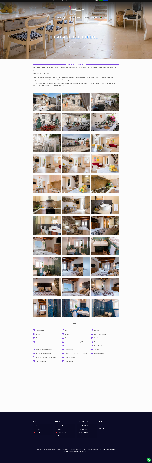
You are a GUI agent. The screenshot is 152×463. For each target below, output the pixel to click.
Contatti (38, 432)
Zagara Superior (62, 432)
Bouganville (60, 426)
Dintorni (38, 429)
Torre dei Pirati (83, 429)
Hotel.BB (85, 451)
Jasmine (81, 435)
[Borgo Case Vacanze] (76, 8)
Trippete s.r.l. (79, 451)
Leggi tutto (106, 0)
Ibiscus (59, 429)
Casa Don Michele (83, 426)
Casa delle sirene (83, 432)
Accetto (101, 0)
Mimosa (60, 435)
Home (37, 426)
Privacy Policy (101, 449)
